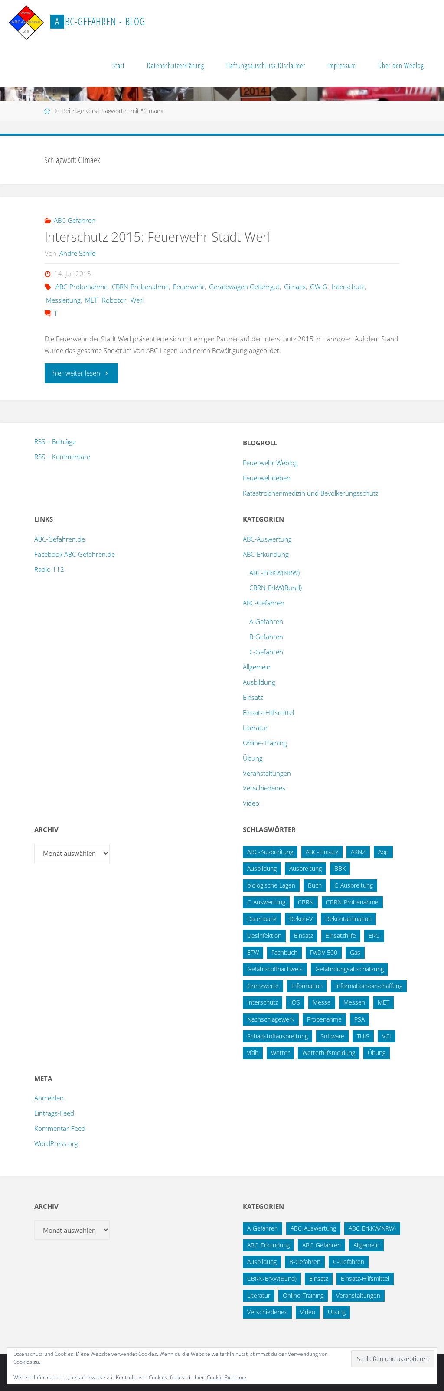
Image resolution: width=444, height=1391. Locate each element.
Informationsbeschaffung (368, 986)
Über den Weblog (401, 65)
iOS (295, 1002)
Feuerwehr (189, 286)
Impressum (341, 65)
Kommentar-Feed (59, 1128)
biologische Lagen (271, 885)
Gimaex (295, 286)
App (383, 852)
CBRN (305, 902)
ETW (253, 952)
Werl (137, 300)
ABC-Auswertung (267, 539)
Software (332, 1036)
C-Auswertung (266, 902)
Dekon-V (301, 918)
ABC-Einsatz (322, 852)
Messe (322, 1002)
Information (307, 986)
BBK (340, 868)
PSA (359, 1019)
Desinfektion (264, 935)
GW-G (318, 286)
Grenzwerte (263, 986)
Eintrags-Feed (54, 1113)
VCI (386, 1036)
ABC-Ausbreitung (270, 852)
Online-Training (265, 742)
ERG (374, 935)
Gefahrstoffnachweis (275, 969)
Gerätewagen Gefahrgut (244, 286)
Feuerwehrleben (267, 477)
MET (91, 300)
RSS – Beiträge (55, 441)
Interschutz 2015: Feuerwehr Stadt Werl (158, 237)
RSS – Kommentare (62, 456)
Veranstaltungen (267, 773)
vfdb (252, 1052)
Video (251, 803)
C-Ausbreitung (353, 885)
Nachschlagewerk (270, 1019)
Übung (253, 758)
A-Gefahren (266, 621)
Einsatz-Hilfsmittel (268, 712)
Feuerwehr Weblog (270, 462)
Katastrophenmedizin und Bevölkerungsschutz (311, 493)
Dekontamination (348, 918)
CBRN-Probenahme (140, 286)
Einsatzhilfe (341, 935)
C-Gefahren (266, 651)
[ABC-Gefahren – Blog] (26, 21)
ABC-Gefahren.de (59, 539)
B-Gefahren (266, 636)
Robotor (114, 300)
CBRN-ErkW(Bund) (275, 587)
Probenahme (324, 1019)
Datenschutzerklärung (175, 65)
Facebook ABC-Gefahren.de (74, 554)
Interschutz (348, 286)
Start (118, 65)
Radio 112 (49, 569)
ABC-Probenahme (82, 286)
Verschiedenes (264, 788)
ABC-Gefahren (74, 220)
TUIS (363, 1036)
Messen (354, 1002)
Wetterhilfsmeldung (328, 1052)
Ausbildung (259, 682)
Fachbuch (284, 952)
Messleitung (63, 300)
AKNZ (358, 852)
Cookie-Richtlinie (226, 1377)
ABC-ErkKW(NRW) (274, 572)
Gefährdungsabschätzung (349, 969)
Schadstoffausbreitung (277, 1036)
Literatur (255, 727)
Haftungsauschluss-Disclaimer (265, 65)
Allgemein (257, 667)
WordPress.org (56, 1143)
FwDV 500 (323, 952)
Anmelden (49, 1098)
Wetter (280, 1052)
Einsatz (253, 697)
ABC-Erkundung (266, 554)
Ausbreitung (305, 868)
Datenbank (262, 918)
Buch (315, 885)
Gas (355, 952)
